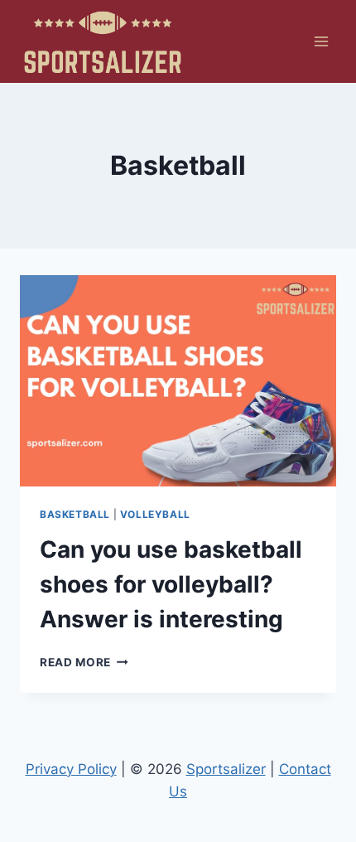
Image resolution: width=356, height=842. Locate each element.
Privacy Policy (71, 769)
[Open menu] (320, 41)
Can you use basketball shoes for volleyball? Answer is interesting (171, 584)
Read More (84, 662)
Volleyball (155, 514)
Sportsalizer (226, 769)
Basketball (75, 514)
